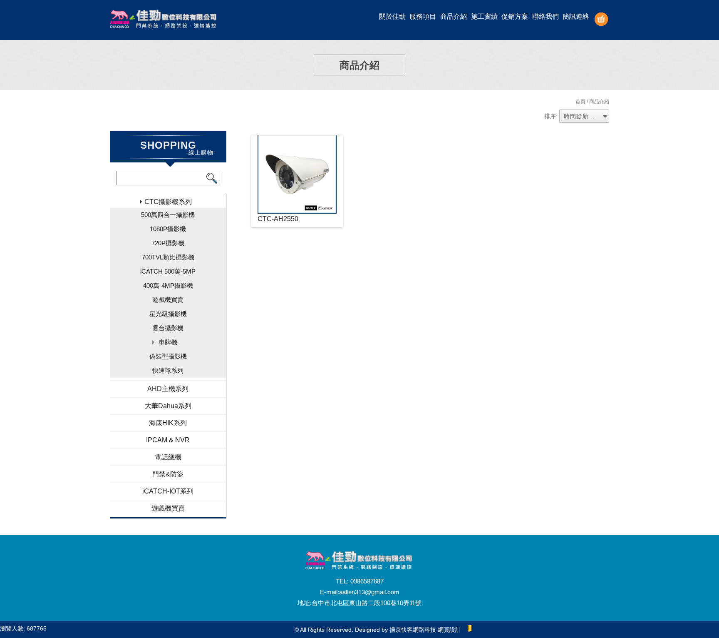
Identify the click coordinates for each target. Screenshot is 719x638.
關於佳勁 (392, 16)
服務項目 (422, 16)
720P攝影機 (167, 243)
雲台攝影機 (167, 327)
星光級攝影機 (168, 313)
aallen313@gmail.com (369, 592)
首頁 (580, 102)
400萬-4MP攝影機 (168, 285)
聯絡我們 (545, 16)
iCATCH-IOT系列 (167, 491)
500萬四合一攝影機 (168, 214)
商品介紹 (453, 16)
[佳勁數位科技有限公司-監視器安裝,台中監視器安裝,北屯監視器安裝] (164, 19)
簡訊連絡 (576, 16)
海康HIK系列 (168, 422)
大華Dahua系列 (168, 405)
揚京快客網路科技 (412, 629)
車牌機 (168, 342)
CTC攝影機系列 (168, 201)
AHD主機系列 (167, 388)
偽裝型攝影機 (168, 356)
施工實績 (484, 16)
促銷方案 (514, 16)
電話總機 (168, 457)
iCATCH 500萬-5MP (168, 271)
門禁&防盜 (167, 474)
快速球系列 (167, 370)
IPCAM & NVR (168, 440)
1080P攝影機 (168, 228)
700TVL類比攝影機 (168, 257)
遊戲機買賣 (167, 299)
